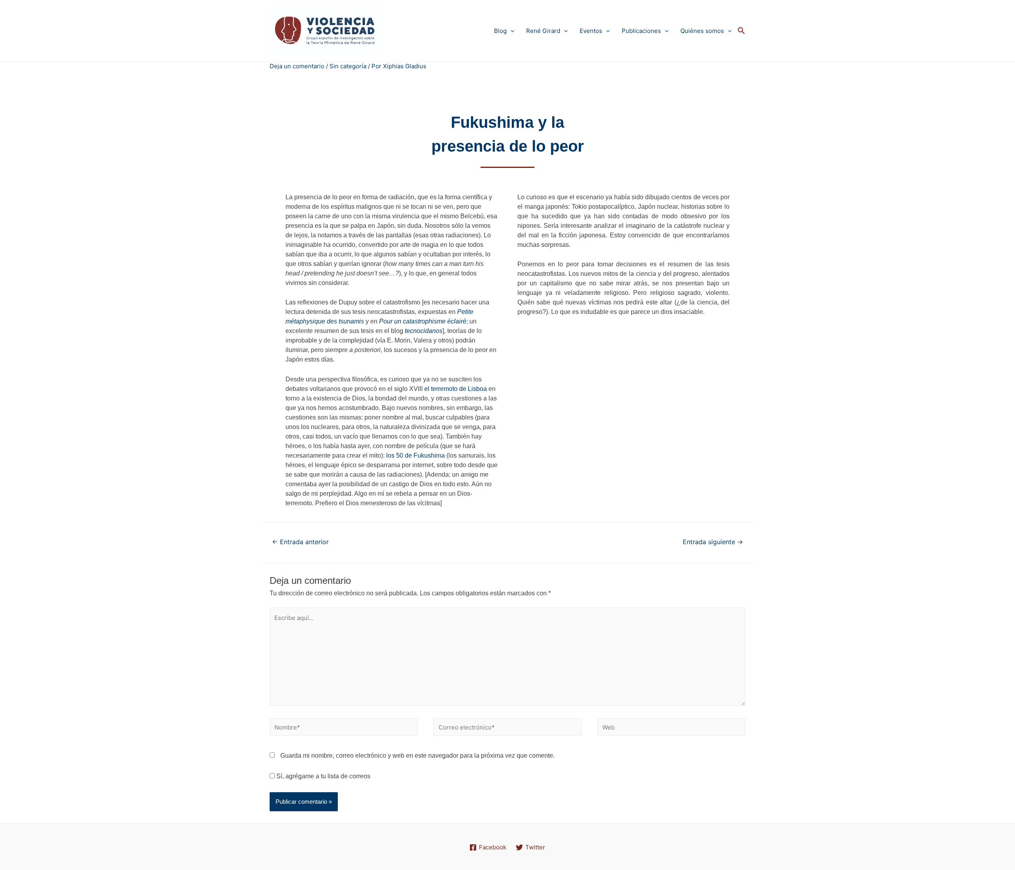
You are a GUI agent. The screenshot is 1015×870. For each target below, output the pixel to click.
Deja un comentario (297, 66)
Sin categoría (347, 66)
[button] (741, 31)
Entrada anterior (300, 542)
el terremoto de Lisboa (455, 388)
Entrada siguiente (713, 542)
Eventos (591, 31)
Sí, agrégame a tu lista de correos (322, 776)
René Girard (543, 31)
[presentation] (510, 31)
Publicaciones (641, 31)
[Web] (671, 728)
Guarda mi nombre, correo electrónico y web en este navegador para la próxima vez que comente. (417, 755)
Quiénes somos (702, 31)
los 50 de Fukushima (415, 455)
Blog (500, 31)
